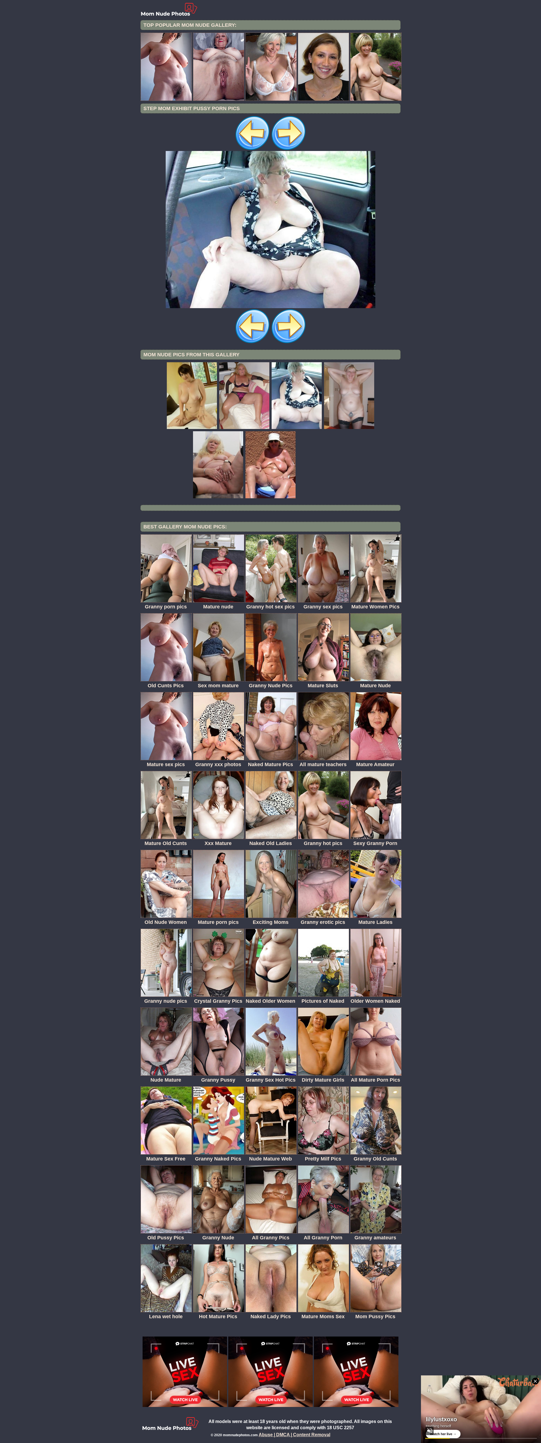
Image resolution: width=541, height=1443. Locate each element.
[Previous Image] (252, 149)
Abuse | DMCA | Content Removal (294, 1434)
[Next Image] (288, 149)
